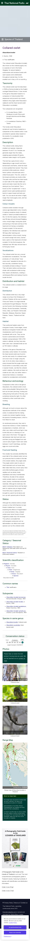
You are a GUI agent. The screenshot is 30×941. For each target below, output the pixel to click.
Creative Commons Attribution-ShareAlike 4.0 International (24, 679)
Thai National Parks (17, 3)
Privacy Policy (8, 902)
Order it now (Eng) (7, 887)
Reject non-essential (15, 932)
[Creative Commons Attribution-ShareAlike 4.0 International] (24, 787)
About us (17, 902)
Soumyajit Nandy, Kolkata (16, 700)
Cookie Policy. (13, 922)
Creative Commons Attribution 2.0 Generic (25, 731)
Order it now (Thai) (8, 890)
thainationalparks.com (9, 912)
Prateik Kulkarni (18, 679)
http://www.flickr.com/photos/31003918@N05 (16, 733)
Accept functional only (15, 927)
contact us (22, 658)
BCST (4, 547)
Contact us (24, 902)
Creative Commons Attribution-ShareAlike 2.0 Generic (24, 700)
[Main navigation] (2, 3)
